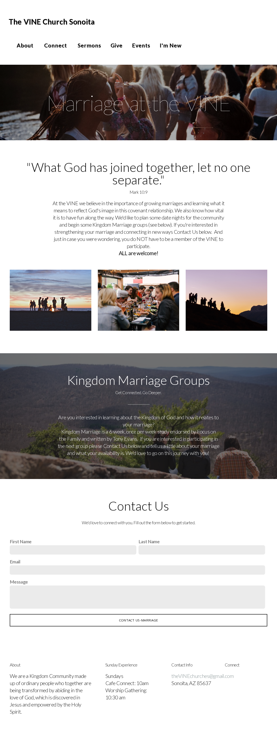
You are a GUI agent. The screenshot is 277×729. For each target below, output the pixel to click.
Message (19, 582)
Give (116, 45)
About (26, 45)
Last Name (148, 541)
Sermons (89, 45)
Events (141, 45)
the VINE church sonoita (52, 21)
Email (15, 561)
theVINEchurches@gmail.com (203, 676)
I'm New (171, 45)
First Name (20, 541)
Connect (56, 45)
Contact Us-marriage (138, 620)
